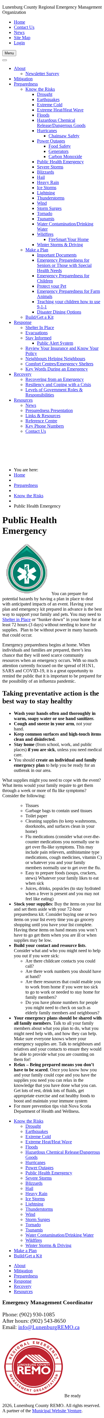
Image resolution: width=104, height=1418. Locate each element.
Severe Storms (38, 1178)
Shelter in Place (16, 619)
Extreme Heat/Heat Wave (48, 1141)
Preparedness (26, 485)
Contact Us (24, 27)
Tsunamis (34, 1229)
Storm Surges (37, 1219)
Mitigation (23, 1270)
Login (19, 42)
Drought (33, 1126)
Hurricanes (35, 1162)
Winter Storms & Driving (48, 1245)
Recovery (22, 1286)
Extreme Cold (38, 1136)
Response (22, 1281)
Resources (23, 1291)
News (19, 32)
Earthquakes (36, 1131)
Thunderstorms (39, 1209)
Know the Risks (28, 495)
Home (19, 22)
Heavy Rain (36, 1193)
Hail (29, 1188)
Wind (30, 1214)
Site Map (22, 37)
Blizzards (33, 1183)
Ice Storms (35, 1198)
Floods (31, 1146)
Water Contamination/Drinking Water (59, 1235)
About (19, 1265)
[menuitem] (19, 68)
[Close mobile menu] (4, 60)
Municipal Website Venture (56, 1410)
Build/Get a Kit (28, 1255)
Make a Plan (25, 1250)
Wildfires (33, 1240)
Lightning (34, 1203)
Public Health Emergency (48, 1172)
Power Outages (39, 1167)
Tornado (33, 1224)
